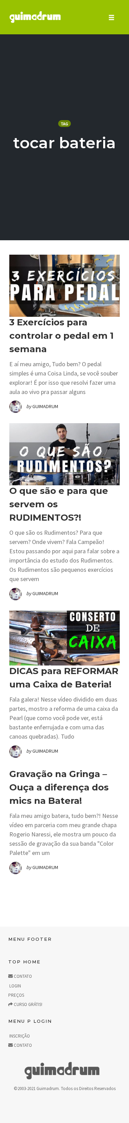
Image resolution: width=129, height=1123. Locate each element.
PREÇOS (16, 995)
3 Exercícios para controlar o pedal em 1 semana (61, 336)
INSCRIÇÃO (19, 1036)
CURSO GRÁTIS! (27, 1004)
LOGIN (14, 986)
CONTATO (22, 976)
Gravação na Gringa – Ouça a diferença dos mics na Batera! (59, 787)
